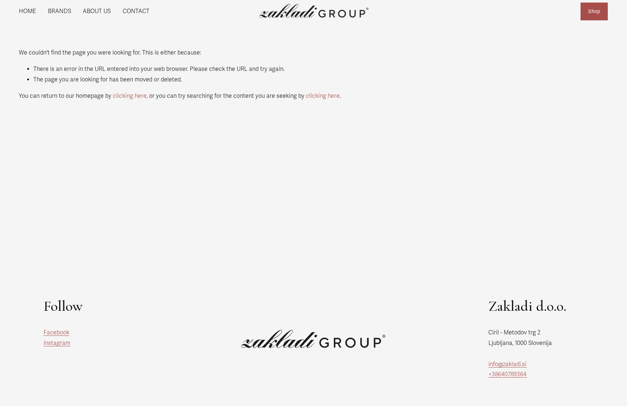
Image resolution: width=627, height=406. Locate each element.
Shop (594, 11)
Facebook (56, 332)
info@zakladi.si (507, 364)
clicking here (130, 96)
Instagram (57, 343)
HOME (27, 11)
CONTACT (136, 11)
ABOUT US (97, 11)
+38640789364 (507, 374)
